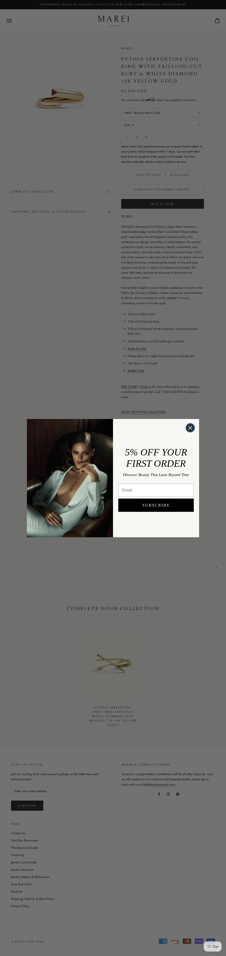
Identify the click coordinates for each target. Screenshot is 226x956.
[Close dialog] (190, 427)
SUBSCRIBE (156, 505)
